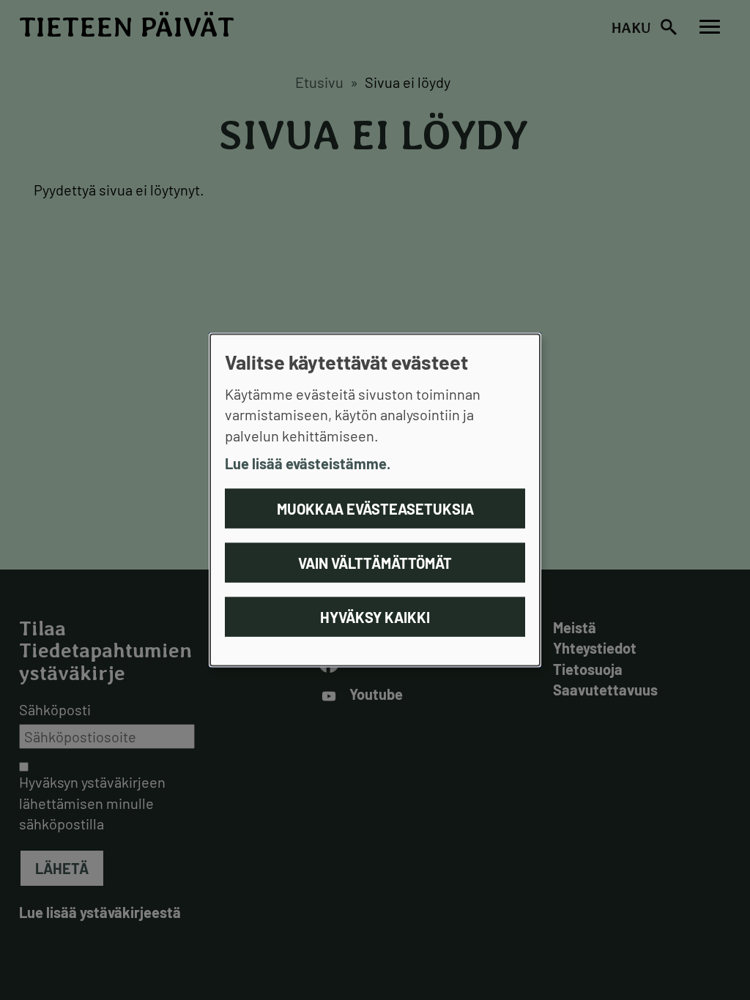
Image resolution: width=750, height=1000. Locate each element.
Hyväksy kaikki (375, 616)
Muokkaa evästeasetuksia (375, 508)
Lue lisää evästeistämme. (307, 463)
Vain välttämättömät (375, 562)
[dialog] (375, 500)
